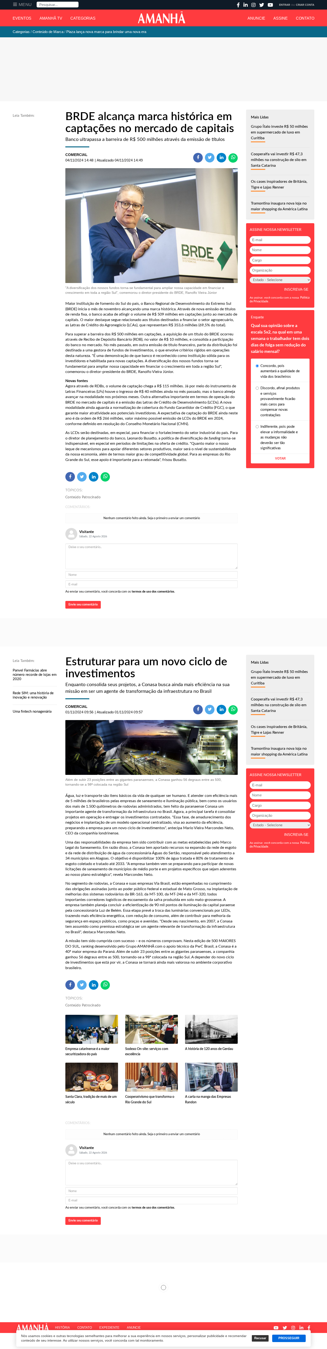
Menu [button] (25, 4)
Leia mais (163, 1287)
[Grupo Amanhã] (162, 17)
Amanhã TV (50, 18)
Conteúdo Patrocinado (83, 497)
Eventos (22, 18)
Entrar (284, 4)
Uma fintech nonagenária (32, 711)
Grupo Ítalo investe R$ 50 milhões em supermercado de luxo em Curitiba (279, 132)
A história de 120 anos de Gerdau (209, 1049)
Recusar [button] (260, 1338)
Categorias (83, 18)
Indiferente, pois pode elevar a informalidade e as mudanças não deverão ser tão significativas (279, 437)
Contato (305, 18)
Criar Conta (305, 4)
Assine (280, 18)
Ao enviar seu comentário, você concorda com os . (120, 591)
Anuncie (256, 18)
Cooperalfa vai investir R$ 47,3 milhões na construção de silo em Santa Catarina (278, 159)
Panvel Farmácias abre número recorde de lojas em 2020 (34, 675)
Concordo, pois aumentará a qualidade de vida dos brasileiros (280, 371)
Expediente (109, 1327)
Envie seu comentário (83, 604)
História (62, 1327)
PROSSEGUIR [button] (288, 1338)
